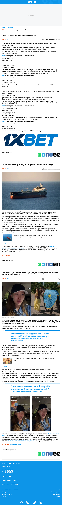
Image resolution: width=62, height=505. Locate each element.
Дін (59, 490)
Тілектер (4, 492)
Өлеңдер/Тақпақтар (7, 494)
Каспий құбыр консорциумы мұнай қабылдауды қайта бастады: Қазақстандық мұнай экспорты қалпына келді (33, 236)
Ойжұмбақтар (56, 494)
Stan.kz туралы (7, 476)
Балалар (58, 496)
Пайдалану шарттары (10, 484)
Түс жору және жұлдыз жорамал (10, 490)
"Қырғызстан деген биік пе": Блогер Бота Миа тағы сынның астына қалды (33, 359)
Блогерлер (13, 444)
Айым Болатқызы (7, 260)
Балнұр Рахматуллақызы (9, 450)
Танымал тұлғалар (55, 492)
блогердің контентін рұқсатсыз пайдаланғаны (21, 441)
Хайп (19, 444)
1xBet (3, 56)
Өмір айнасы (6, 255)
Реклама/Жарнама (9, 480)
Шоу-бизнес (5, 444)
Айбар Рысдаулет (7, 152)
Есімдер (4, 496)
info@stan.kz (6, 466)
